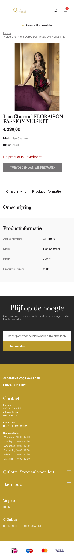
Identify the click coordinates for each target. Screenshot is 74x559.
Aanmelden (17, 346)
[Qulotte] (19, 10)
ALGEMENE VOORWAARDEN (21, 378)
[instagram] (9, 507)
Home (7, 33)
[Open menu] (5, 10)
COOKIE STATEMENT (34, 526)
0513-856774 (10, 415)
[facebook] (4, 507)
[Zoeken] (55, 10)
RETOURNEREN (11, 526)
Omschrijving (16, 191)
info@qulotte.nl (11, 412)
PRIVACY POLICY (14, 385)
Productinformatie (46, 191)
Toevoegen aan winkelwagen (33, 167)
